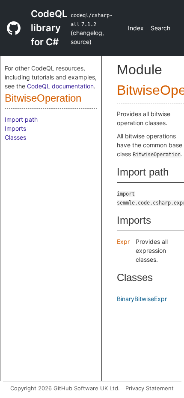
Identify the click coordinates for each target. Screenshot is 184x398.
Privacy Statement (149, 388)
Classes (15, 137)
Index (136, 28)
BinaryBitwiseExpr (142, 298)
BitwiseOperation (43, 98)
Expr (123, 241)
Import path (21, 119)
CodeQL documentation (60, 86)
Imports (15, 128)
